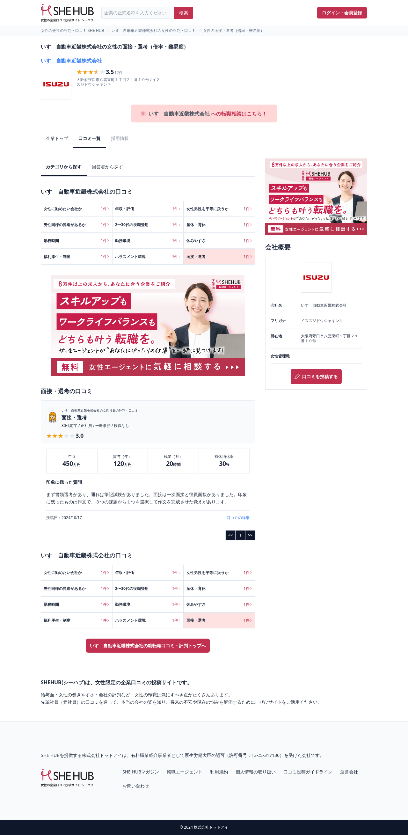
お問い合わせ (135, 786)
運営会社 (349, 772)
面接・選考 (74, 417)
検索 (183, 13)
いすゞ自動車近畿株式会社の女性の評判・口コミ (154, 30)
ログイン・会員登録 (342, 13)
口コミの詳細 (238, 518)
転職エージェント (184, 772)
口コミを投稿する (320, 376)
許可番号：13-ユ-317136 (254, 755)
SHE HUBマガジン (140, 772)
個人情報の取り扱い (256, 772)
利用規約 (219, 772)
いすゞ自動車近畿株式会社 (71, 60)
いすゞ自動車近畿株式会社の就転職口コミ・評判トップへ (148, 645)
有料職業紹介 (144, 755)
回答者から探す (107, 167)
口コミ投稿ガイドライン (307, 772)
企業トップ (57, 138)
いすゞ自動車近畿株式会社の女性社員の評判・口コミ (100, 410)
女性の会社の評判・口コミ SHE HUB (72, 30)
